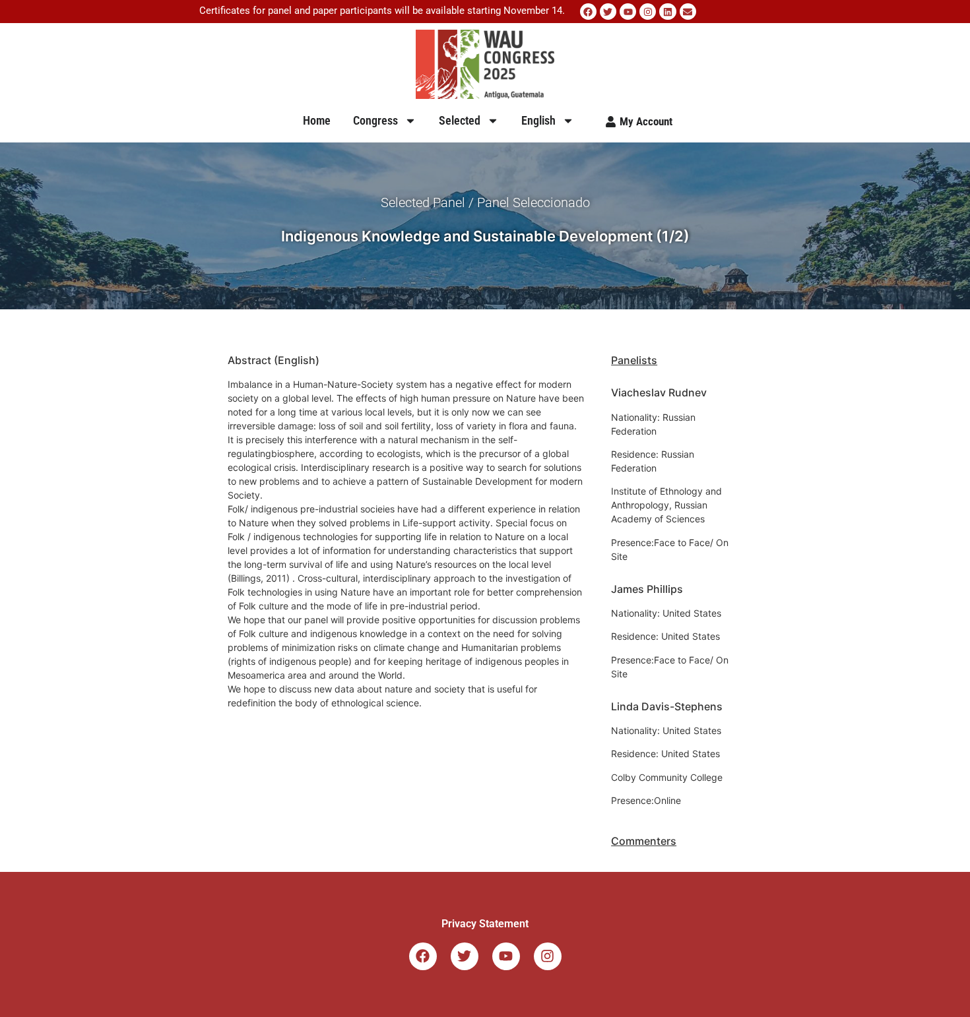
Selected (459, 120)
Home (317, 120)
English (538, 120)
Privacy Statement (485, 923)
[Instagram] (647, 11)
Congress (375, 120)
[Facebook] (588, 11)
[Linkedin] (667, 11)
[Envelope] (688, 11)
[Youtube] (628, 11)
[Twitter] (608, 11)
